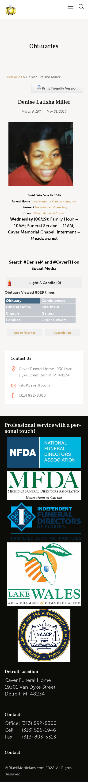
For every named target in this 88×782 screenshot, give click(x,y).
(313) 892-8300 (32, 395)
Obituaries (13, 77)
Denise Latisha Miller (44, 102)
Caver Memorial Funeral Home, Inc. (54, 201)
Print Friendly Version (59, 88)
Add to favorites (24, 332)
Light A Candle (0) (45, 282)
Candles (13, 320)
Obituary (13, 300)
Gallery (48, 313)
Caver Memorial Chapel (49, 213)
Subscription (62, 332)
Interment (50, 307)
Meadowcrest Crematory (51, 207)
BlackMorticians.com (27, 768)
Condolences (53, 300)
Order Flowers (54, 320)
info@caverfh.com (34, 385)
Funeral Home (18, 307)
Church (12, 313)
